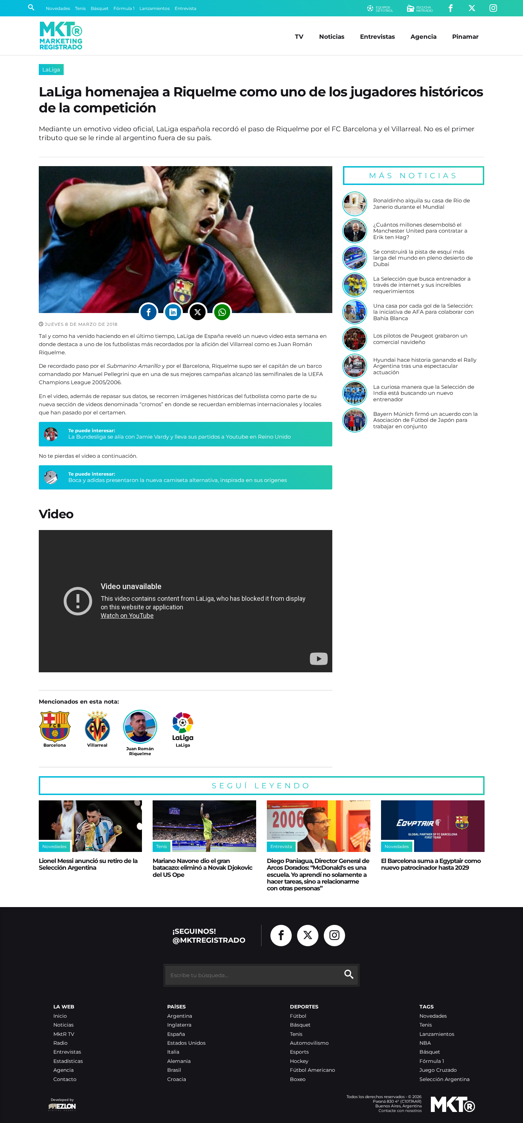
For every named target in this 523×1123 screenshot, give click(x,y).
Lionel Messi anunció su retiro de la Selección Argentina (88, 864)
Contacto (64, 1079)
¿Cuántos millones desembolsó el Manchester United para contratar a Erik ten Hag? (420, 231)
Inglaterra (179, 1025)
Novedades (58, 8)
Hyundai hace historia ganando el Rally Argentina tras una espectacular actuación (424, 366)
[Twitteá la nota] (197, 312)
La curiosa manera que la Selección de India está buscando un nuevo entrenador (423, 393)
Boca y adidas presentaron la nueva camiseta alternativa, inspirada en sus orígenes (177, 480)
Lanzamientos (154, 8)
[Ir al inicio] (61, 35)
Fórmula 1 (123, 8)
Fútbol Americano (312, 1070)
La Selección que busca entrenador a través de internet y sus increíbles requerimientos (422, 285)
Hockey (299, 1061)
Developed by (61, 1103)
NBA (425, 1043)
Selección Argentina (444, 1079)
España (176, 1034)
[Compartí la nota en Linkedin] (173, 312)
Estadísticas (68, 1061)
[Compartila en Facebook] (148, 312)
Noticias (331, 36)
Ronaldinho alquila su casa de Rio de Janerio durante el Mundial (421, 203)
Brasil (174, 1070)
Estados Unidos (186, 1043)
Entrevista (185, 8)
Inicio (60, 1016)
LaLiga (51, 69)
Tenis (80, 8)
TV (299, 36)
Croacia (176, 1079)
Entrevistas (377, 36)
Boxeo (298, 1079)
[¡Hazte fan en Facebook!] (450, 8)
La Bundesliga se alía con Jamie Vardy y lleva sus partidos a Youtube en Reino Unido (179, 436)
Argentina (179, 1016)
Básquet (100, 8)
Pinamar (465, 36)
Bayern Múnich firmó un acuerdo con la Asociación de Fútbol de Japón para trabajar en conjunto (425, 420)
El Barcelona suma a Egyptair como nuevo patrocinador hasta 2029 (431, 864)
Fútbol (298, 1016)
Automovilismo (309, 1043)
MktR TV (63, 1034)
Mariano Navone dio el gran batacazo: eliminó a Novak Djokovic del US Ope (202, 867)
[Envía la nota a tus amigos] (222, 312)
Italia (173, 1052)
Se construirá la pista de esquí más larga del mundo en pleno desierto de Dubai (423, 258)
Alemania (179, 1061)
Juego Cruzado (438, 1070)
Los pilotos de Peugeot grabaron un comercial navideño (420, 339)
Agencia (424, 36)
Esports (299, 1052)
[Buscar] (31, 8)
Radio (60, 1043)
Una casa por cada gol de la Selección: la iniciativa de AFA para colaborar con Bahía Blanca (423, 312)
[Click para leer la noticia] (354, 204)
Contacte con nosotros (400, 1110)
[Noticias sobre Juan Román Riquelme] (140, 727)
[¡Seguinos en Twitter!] (472, 8)
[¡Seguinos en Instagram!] (493, 8)
